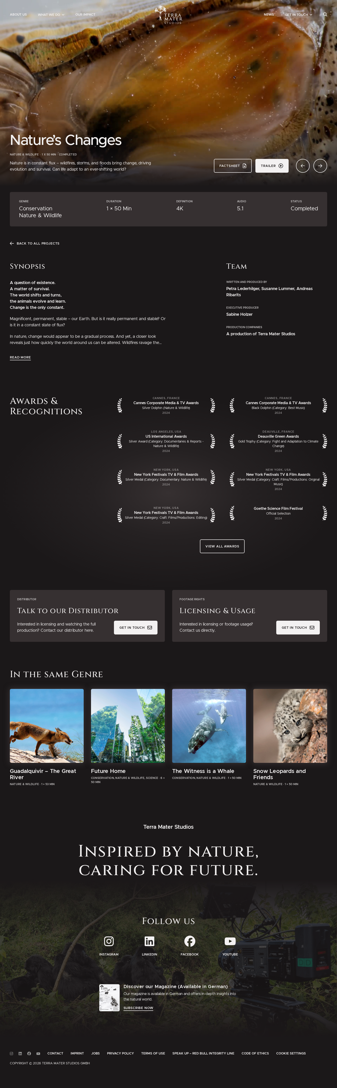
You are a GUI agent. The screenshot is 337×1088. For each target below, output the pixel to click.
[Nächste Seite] (320, 166)
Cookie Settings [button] (291, 1053)
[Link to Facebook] (29, 1054)
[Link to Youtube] (38, 1054)
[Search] (325, 15)
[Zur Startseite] (169, 15)
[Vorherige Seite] (303, 166)
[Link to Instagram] (11, 1054)
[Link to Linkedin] (20, 1054)
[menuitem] (18, 15)
